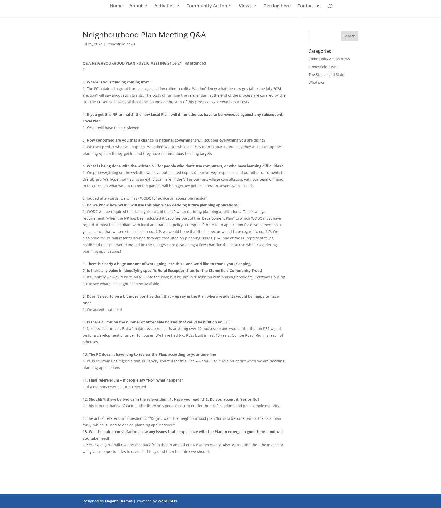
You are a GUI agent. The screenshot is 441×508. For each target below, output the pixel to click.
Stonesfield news (120, 44)
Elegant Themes (119, 501)
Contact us (309, 6)
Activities (164, 6)
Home (116, 6)
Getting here (277, 6)
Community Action (206, 6)
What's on (317, 82)
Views (245, 6)
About (136, 6)
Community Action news (329, 58)
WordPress (167, 501)
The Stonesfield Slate (326, 74)
